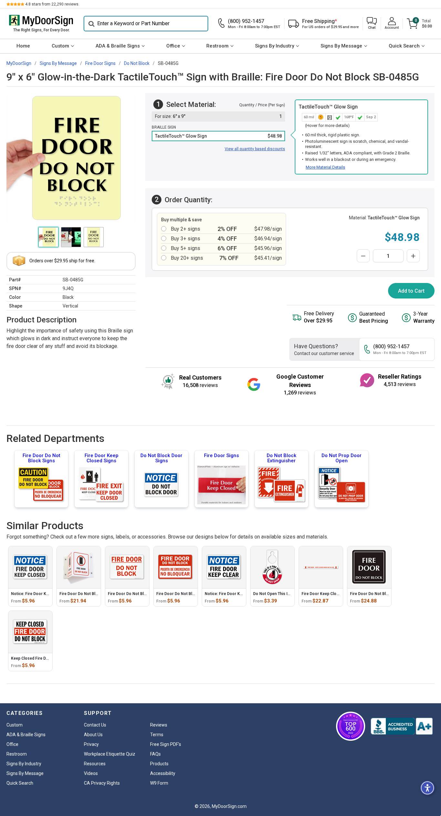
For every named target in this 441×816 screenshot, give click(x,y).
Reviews (158, 724)
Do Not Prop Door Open (342, 458)
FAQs (155, 754)
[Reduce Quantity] (363, 255)
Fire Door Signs (221, 455)
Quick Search (404, 46)
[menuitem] (23, 46)
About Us (93, 734)
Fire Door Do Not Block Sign (376, 593)
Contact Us (95, 724)
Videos (91, 773)
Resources (95, 763)
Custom (60, 46)
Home (23, 46)
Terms (156, 734)
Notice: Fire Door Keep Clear (231, 593)
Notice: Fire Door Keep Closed (39, 593)
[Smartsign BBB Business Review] (402, 726)
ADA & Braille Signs (118, 46)
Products (159, 763)
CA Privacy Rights (102, 783)
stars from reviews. (52, 4)
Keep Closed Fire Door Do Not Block (44, 658)
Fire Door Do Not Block (129, 593)
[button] (372, 23)
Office (173, 46)
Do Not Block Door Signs (161, 458)
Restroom (217, 46)
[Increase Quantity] (413, 255)
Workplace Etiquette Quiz (109, 754)
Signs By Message (341, 46)
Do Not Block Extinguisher (281, 458)
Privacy (91, 744)
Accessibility (162, 773)
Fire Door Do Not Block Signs (41, 458)
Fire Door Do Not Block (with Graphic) (94, 593)
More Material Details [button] (325, 167)
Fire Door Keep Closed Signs (101, 458)
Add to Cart (411, 291)
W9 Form (159, 783)
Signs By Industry (274, 46)
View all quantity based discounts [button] (255, 149)
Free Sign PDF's (165, 744)
